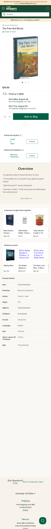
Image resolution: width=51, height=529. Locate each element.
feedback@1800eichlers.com (28, 3)
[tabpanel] (25, 58)
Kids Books (22, 314)
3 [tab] (28, 83)
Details (25, 510)
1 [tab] (22, 83)
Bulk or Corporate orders (33, 482)
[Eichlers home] (11, 8)
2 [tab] (25, 83)
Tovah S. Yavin (10, 32)
